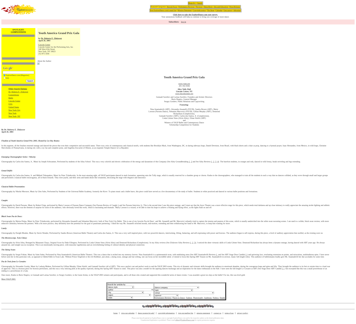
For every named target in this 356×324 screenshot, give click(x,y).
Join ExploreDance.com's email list (163, 10)
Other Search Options (17, 89)
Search (199, 3)
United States (13, 107)
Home (190, 3)
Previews (199, 7)
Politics (216, 298)
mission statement (203, 313)
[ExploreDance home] (18, 14)
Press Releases (234, 7)
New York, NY (14, 116)
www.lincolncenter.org (184, 94)
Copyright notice (199, 10)
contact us (217, 313)
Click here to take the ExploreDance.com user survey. (195, 15)
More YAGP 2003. (8, 279)
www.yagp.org (184, 84)
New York (12, 113)
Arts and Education (221, 7)
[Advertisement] (18, 42)
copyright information (166, 313)
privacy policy (242, 313)
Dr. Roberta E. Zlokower (18, 92)
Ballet (10, 98)
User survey (228, 10)
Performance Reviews (186, 7)
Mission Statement (185, 10)
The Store (210, 10)
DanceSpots (208, 7)
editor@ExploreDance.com (184, 320)
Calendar (219, 10)
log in (183, 22)
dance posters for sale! (146, 313)
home (115, 313)
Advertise (237, 10)
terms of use (229, 313)
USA (10, 104)
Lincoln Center (14, 101)
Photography (198, 298)
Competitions (13, 95)
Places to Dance (178, 298)
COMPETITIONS (18, 32)
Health (222, 298)
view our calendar (127, 313)
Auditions (208, 298)
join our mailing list (185, 313)
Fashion (189, 298)
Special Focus (172, 7)
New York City (14, 110)
